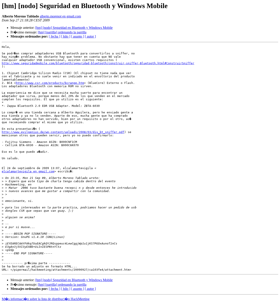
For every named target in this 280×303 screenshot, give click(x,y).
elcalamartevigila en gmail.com (28, 171)
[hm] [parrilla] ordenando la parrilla (62, 32)
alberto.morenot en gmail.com (60, 16)
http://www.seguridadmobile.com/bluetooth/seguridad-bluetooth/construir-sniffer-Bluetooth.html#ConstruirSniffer (98, 63)
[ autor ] (90, 36)
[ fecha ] (54, 36)
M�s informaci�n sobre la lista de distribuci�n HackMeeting (45, 299)
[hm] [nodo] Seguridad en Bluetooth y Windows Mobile (74, 27)
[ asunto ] (77, 36)
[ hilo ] (65, 36)
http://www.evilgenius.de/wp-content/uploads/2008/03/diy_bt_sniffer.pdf (63, 132)
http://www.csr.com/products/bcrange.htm (50, 83)
